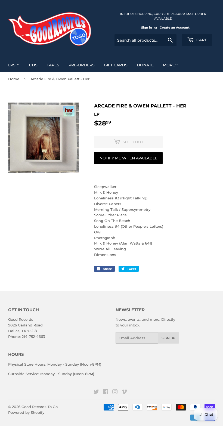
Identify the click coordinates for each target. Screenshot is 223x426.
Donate (145, 65)
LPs (12, 65)
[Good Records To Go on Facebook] (106, 392)
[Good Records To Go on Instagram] (115, 392)
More (169, 65)
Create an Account (175, 27)
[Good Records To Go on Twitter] (96, 392)
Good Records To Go (39, 407)
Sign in (146, 27)
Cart (201, 40)
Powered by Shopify (26, 412)
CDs (33, 65)
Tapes (53, 65)
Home (13, 79)
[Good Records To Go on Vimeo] (124, 392)
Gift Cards (116, 65)
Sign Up (168, 338)
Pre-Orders (82, 65)
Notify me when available (128, 158)
